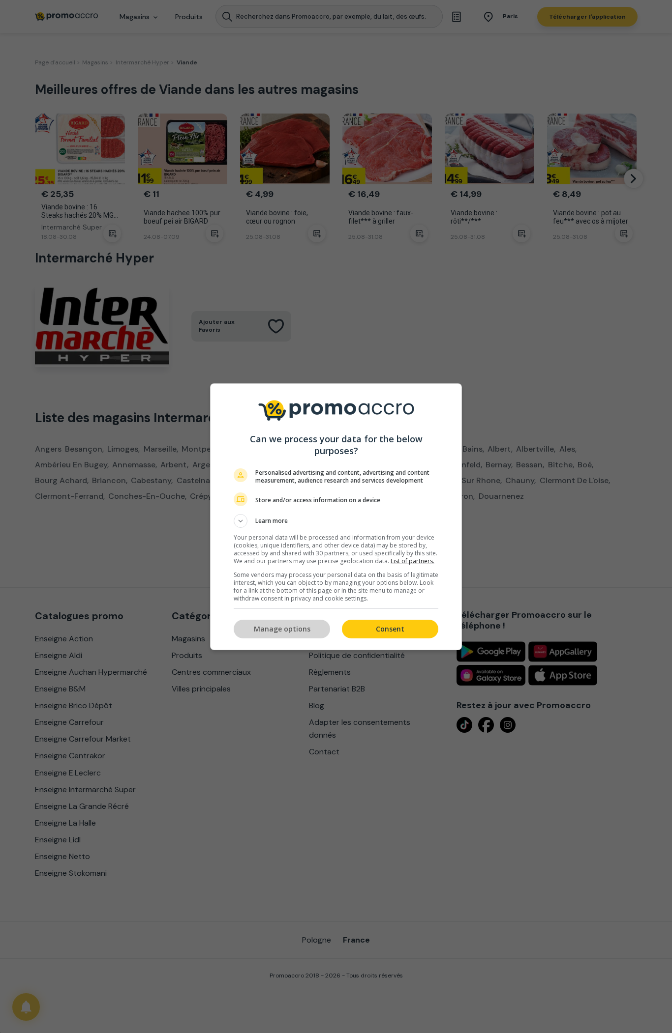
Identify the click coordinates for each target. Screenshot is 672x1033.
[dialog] (336, 516)
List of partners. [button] (412, 561)
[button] (336, 521)
